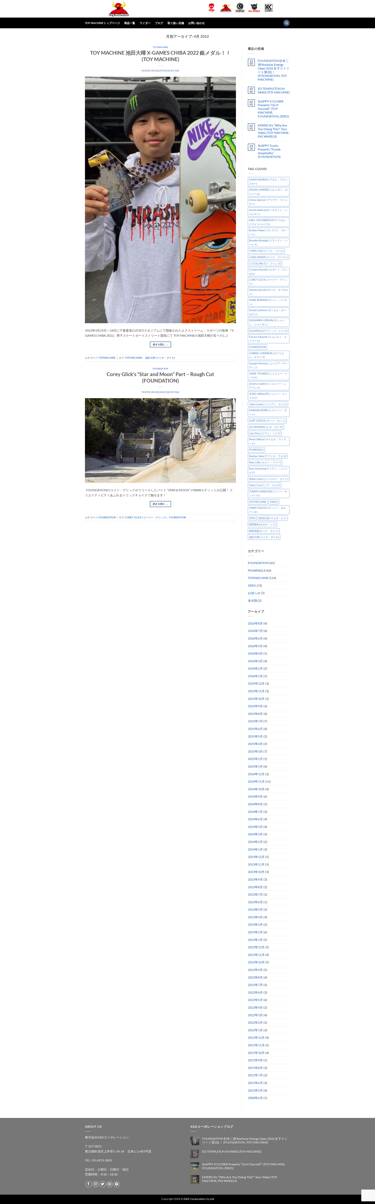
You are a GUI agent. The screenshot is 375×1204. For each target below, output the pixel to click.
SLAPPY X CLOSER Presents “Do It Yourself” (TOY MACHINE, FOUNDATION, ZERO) (273, 108)
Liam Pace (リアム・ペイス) (264, 433)
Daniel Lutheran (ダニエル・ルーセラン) (267, 312)
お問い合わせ (196, 23)
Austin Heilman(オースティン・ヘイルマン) (268, 211)
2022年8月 (255, 977)
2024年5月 (255, 826)
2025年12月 (256, 683)
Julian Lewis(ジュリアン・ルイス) (268, 404)
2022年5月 (255, 1000)
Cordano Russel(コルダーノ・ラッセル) (268, 271)
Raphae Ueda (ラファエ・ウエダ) (267, 456)
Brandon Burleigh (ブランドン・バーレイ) (268, 242)
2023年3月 (255, 924)
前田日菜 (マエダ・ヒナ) (273, 518)
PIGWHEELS (256, 449)
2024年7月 (255, 811)
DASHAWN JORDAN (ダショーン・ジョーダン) (267, 322)
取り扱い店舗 (176, 23)
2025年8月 (255, 713)
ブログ (159, 23)
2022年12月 (256, 947)
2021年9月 (255, 1060)
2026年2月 (255, 668)
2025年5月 (255, 736)
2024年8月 (255, 804)
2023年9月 (255, 879)
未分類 (252, 600)
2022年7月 (255, 985)
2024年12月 (256, 774)
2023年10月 (256, 872)
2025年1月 (255, 766)
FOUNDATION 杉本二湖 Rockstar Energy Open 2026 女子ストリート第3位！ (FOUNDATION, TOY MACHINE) (273, 70)
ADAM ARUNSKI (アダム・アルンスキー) (268, 181)
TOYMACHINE (160, 47)
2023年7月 (255, 894)
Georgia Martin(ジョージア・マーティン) (268, 365)
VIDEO (274, 501)
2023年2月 (255, 932)
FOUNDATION (160, 368)
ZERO (252, 518)
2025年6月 (255, 729)
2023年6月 (255, 902)
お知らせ (254, 593)
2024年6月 (255, 819)
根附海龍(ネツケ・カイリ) (264, 530)
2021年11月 (256, 1045)
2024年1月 (255, 849)
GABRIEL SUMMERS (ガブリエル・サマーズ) (266, 355)
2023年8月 (255, 887)
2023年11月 (256, 864)
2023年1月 (255, 939)
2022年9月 (255, 970)
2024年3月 (255, 834)
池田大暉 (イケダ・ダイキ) (160, 357)
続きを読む (160, 344)
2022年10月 (256, 962)
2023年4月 (255, 917)
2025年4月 (255, 744)
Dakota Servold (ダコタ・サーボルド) (268, 291)
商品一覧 (129, 23)
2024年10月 (256, 789)
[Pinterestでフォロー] (116, 1184)
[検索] (286, 23)
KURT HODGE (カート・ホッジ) (267, 420)
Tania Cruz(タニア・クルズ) (264, 485)
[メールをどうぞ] (109, 1184)
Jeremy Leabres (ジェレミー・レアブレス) (267, 385)
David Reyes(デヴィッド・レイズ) (268, 330)
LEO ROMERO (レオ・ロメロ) (266, 427)
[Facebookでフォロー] (88, 1184)
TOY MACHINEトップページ (102, 23)
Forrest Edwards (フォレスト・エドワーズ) (268, 338)
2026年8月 (255, 623)
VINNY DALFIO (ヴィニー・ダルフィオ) (267, 509)
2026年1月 (255, 676)
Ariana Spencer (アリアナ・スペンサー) (268, 201)
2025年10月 (256, 698)
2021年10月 (256, 1053)
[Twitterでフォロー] (102, 1184)
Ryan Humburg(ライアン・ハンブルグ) (268, 470)
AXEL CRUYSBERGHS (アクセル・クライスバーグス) (268, 222)
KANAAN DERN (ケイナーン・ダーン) (268, 412)
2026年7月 (255, 631)
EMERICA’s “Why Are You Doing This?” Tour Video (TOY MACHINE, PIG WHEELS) (273, 130)
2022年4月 (255, 1007)
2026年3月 (255, 661)
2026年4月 (255, 653)
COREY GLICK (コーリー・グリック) (146, 517)
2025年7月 (255, 721)
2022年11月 (256, 955)
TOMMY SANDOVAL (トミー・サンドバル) (268, 493)
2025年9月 (255, 706)
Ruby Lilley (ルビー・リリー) (265, 462)
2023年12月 (256, 857)
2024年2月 (255, 842)
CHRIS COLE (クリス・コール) (266, 250)
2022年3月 (255, 1015)
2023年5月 (255, 909)
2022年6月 (255, 992)
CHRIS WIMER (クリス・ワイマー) (268, 257)
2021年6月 (255, 1083)
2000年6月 (255, 1098)
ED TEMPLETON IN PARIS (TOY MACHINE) (274, 90)
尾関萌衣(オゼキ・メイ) (262, 524)
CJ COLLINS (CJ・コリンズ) (265, 263)
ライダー (145, 23)
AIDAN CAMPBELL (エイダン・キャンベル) (268, 191)
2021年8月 (255, 1068)
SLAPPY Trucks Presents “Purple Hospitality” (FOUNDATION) (269, 151)
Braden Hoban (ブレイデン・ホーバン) (268, 232)
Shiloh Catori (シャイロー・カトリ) (268, 479)
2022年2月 (255, 1022)
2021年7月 (255, 1075)
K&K (177, 70)
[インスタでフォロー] (95, 1184)
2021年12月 (256, 1037)
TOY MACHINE (133, 357)
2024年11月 (256, 781)
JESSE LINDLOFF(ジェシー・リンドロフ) (268, 395)
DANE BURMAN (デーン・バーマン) (268, 301)
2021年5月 (255, 1090)
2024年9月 (255, 796)
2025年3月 (255, 751)
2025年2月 (255, 759)
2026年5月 (255, 646)
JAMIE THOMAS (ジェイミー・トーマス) (268, 375)
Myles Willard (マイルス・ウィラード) (267, 441)
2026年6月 (255, 638)
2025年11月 (256, 691)
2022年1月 (255, 1030)
